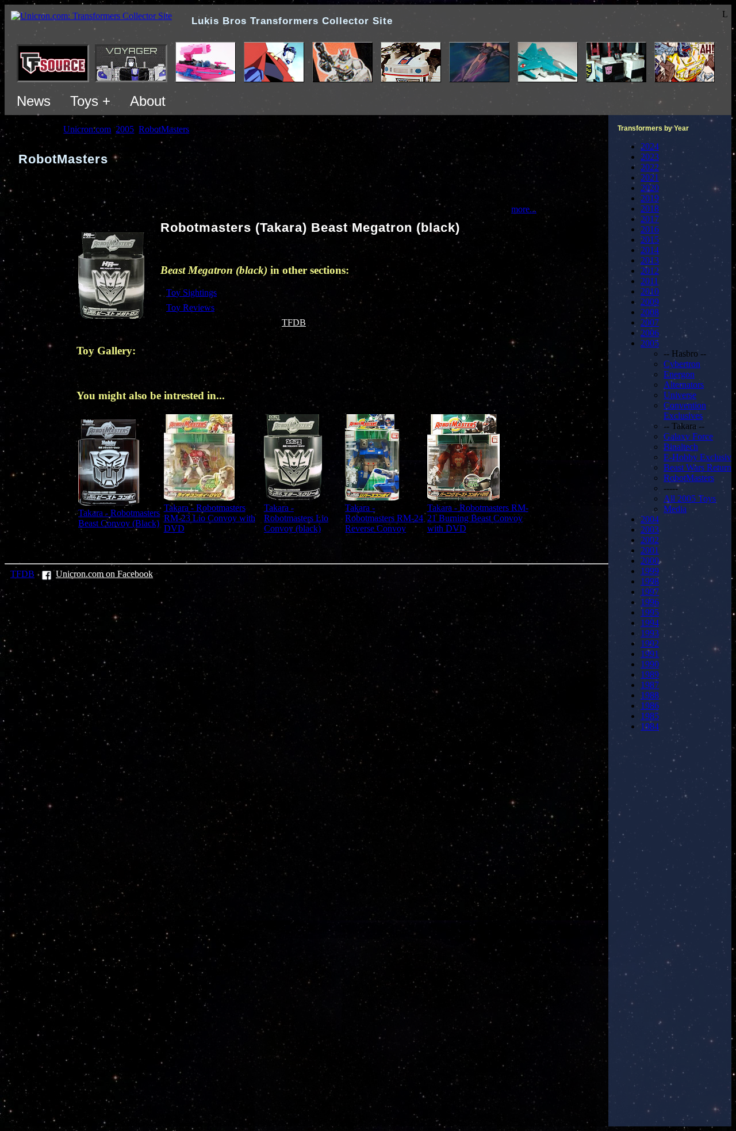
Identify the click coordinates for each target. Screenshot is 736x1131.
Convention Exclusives (685, 410)
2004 (650, 519)
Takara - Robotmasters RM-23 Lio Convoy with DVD (209, 518)
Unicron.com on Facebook (104, 574)
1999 (650, 571)
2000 (650, 561)
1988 (650, 695)
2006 (650, 333)
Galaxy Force (688, 436)
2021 (650, 177)
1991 (650, 654)
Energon (679, 374)
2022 (650, 167)
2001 (650, 550)
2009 (650, 302)
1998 (650, 581)
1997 (650, 592)
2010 (650, 291)
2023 (650, 157)
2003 (650, 529)
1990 (650, 664)
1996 (650, 602)
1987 (650, 685)
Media (675, 509)
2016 (650, 229)
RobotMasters (689, 478)
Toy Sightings (191, 292)
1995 (650, 612)
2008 (650, 312)
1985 (650, 716)
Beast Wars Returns (699, 467)
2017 (650, 219)
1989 (650, 674)
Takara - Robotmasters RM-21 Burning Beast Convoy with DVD (477, 518)
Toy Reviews (190, 307)
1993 (650, 633)
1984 (650, 726)
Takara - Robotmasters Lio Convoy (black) (296, 518)
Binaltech (681, 447)
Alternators (684, 384)
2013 (650, 260)
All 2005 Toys (690, 498)
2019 (650, 198)
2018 (650, 208)
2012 (650, 271)
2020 (650, 188)
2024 (650, 146)
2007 (650, 322)
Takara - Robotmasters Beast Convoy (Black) (119, 518)
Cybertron (682, 364)
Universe (680, 395)
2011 (649, 281)
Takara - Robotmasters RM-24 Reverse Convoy (384, 518)
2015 (650, 239)
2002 (650, 540)
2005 (650, 343)
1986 (650, 705)
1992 (650, 643)
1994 (650, 623)
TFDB (294, 322)
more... (523, 209)
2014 (650, 250)
